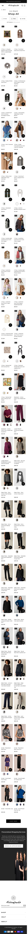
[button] (3, 5)
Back (4, 9)
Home (10, 11)
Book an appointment (13, 846)
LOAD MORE (13, 821)
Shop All (15, 11)
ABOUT (4, 921)
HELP (3, 917)
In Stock (5, 18)
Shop (3, 912)
